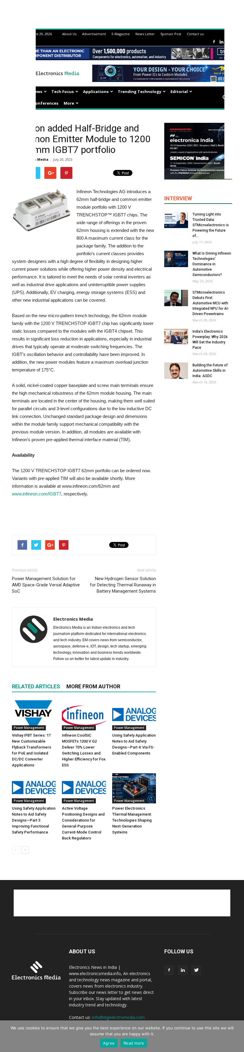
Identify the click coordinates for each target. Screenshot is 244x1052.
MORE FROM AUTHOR (93, 686)
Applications (96, 91)
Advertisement (94, 34)
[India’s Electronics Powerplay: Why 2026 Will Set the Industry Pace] (176, 337)
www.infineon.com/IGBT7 (36, 493)
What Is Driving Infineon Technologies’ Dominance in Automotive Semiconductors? (212, 264)
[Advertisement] (84, 514)
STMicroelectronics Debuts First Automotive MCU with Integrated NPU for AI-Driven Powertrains (211, 303)
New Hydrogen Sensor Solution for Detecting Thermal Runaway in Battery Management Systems (123, 585)
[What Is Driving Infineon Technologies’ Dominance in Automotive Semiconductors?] (176, 259)
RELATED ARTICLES (36, 686)
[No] (237, 1036)
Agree (109, 1043)
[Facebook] (214, 42)
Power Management (29, 728)
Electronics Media (73, 619)
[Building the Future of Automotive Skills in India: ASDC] (176, 370)
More (69, 103)
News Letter (145, 34)
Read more (133, 1043)
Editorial (179, 91)
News (37, 91)
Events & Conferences (36, 103)
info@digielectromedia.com (118, 1017)
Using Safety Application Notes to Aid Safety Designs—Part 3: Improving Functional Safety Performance (33, 820)
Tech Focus (62, 91)
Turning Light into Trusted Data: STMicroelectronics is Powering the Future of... (211, 225)
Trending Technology (139, 91)
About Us (69, 34)
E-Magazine (121, 34)
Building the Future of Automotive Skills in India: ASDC (210, 370)
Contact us (195, 34)
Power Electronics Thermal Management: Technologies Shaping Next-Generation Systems (132, 820)
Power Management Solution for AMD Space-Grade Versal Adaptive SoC (46, 585)
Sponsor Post (170, 34)
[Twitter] (196, 970)
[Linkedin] (221, 42)
